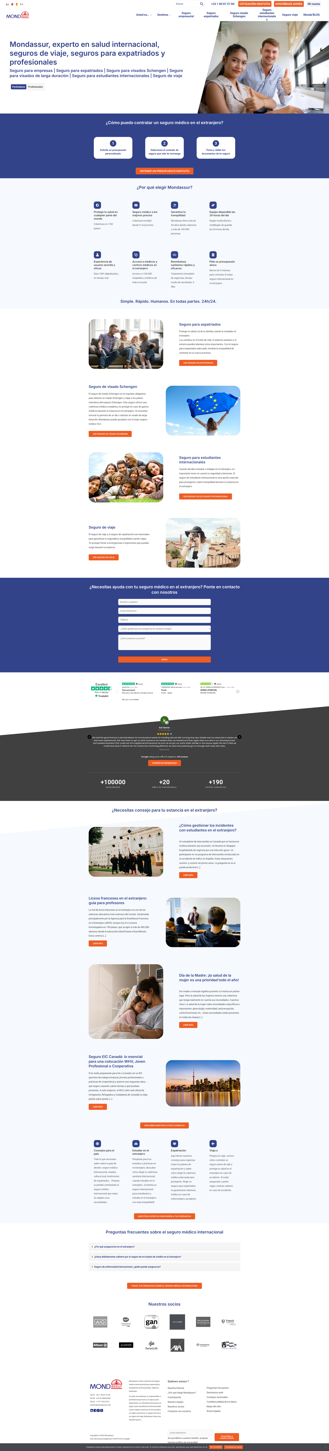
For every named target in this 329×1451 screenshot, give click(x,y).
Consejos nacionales (217, 1397)
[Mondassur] (17, 14)
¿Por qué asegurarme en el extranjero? (114, 1246)
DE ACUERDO (216, 1447)
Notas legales (214, 1411)
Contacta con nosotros (179, 1411)
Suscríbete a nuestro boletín (227, 1437)
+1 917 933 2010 (102, 1402)
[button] (239, 737)
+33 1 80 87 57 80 (222, 4)
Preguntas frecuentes (218, 1388)
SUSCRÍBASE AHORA (289, 4)
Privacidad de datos (233, 1447)
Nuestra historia (176, 1388)
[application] (150, 14)
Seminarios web (215, 1392)
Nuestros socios (176, 1406)
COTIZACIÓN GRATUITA (255, 4)
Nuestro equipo (175, 1402)
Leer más (188, 875)
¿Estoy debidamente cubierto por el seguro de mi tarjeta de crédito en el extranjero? (137, 1256)
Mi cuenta (314, 4)
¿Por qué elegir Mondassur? (182, 1392)
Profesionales (35, 86)
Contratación (174, 1397)
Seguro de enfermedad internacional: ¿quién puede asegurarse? (127, 1266)
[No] (326, 1447)
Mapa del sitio (214, 1406)
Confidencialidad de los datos (222, 1401)
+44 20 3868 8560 (103, 1398)
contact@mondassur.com (100, 1405)
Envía (164, 659)
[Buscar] (202, 4)
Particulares (18, 86)
